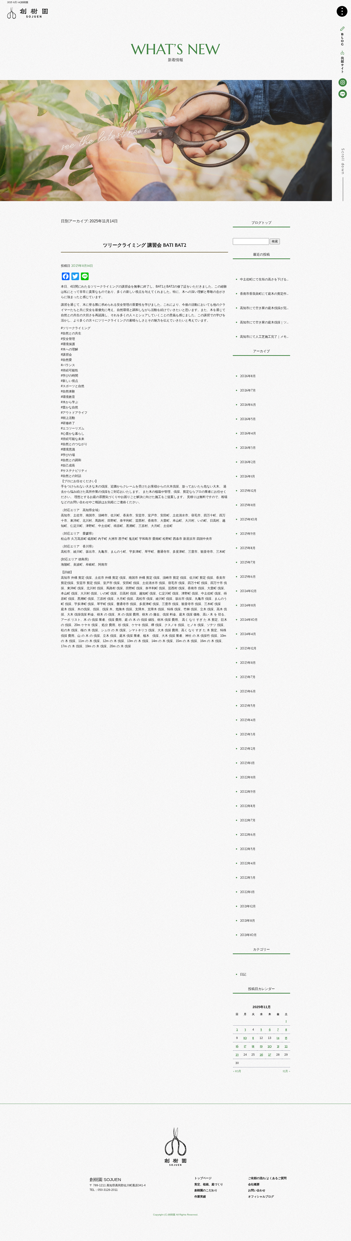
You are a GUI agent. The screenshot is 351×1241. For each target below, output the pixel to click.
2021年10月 (248, 935)
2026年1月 (247, 476)
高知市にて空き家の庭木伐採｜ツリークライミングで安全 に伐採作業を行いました (265, 322)
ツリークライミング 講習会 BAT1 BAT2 (144, 245)
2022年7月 (247, 820)
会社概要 (254, 1184)
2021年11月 (247, 921)
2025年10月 (248, 519)
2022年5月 (247, 849)
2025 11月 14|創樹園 (17, 2)
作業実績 (200, 1196)
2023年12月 (248, 648)
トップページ (203, 1178)
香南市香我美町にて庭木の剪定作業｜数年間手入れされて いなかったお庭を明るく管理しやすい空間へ (265, 294)
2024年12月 (248, 591)
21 (278, 1046)
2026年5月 (248, 419)
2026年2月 (248, 462)
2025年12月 (248, 491)
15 (286, 1038)
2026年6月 (248, 405)
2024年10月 (249, 620)
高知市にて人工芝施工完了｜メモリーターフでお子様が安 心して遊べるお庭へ (265, 337)
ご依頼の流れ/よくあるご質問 (267, 1178)
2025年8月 (247, 548)
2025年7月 (247, 562)
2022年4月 (248, 863)
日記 (243, 974)
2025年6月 (248, 577)
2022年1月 (247, 892)
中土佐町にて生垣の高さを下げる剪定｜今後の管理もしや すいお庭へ (265, 279)
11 (253, 1038)
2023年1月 (247, 763)
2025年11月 (248, 505)
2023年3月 (247, 734)
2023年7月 (247, 677)
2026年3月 (248, 448)
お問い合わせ (256, 1190)
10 (245, 1038)
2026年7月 (248, 390)
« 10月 (237, 1071)
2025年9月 (248, 534)
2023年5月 (247, 706)
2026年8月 (248, 376)
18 (253, 1046)
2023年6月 (248, 691)
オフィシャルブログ (261, 1196)
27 (269, 1054)
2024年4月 (248, 634)
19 (261, 1046)
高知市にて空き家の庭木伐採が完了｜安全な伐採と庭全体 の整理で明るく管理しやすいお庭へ (265, 308)
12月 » (286, 1071)
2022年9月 (248, 792)
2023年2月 (247, 749)
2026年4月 (248, 433)
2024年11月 (248, 605)
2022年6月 (248, 835)
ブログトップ (261, 222)
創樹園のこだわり (205, 1190)
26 (261, 1054)
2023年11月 (248, 663)
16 (237, 1046)
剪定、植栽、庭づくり (208, 1184)
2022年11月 (248, 777)
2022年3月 (247, 878)
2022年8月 (247, 806)
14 (278, 1038)
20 (269, 1046)
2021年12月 (248, 906)
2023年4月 (248, 720)
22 (286, 1046)
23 (237, 1054)
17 (245, 1046)
